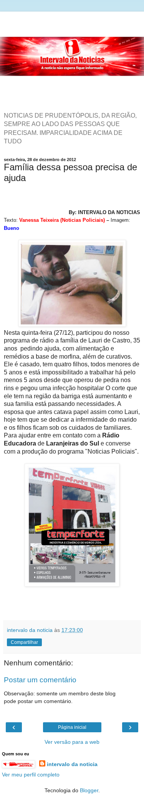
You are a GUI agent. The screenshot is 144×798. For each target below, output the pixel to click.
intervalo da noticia (72, 764)
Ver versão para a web (72, 742)
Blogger (89, 790)
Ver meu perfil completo (31, 774)
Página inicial (72, 727)
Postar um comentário (40, 680)
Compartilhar (24, 642)
